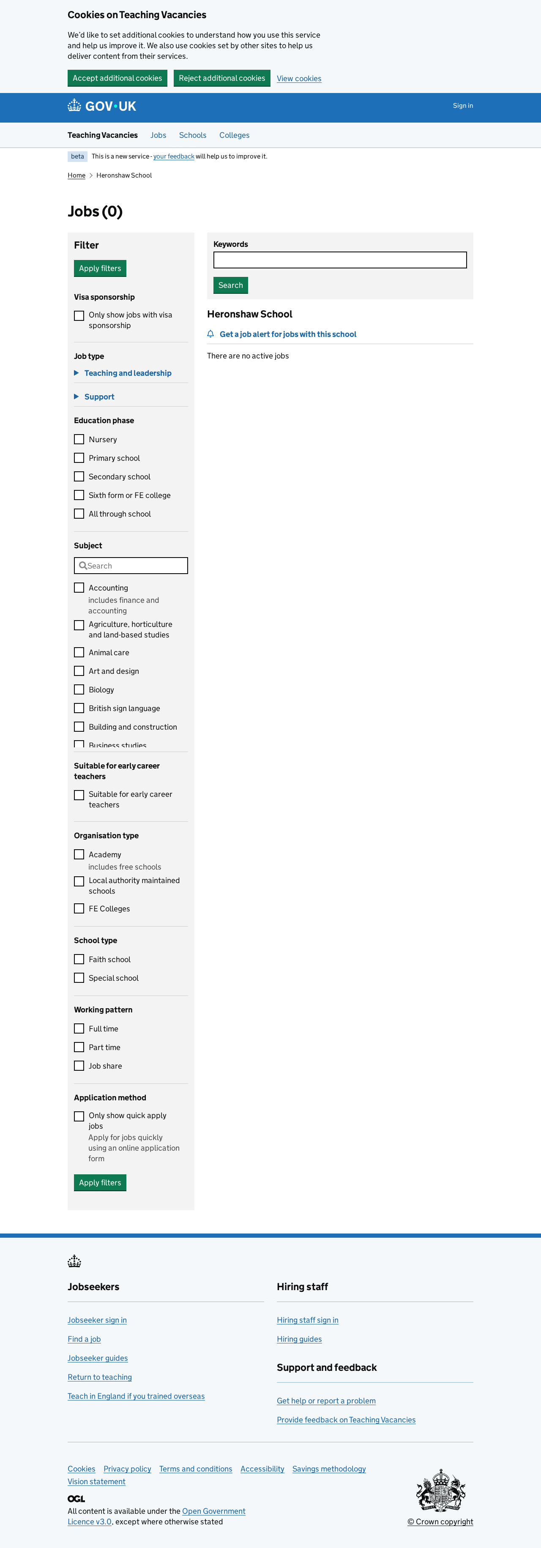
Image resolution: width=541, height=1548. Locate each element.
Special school (114, 978)
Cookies (82, 1469)
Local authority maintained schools (134, 885)
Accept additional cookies (117, 78)
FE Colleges (109, 908)
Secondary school (119, 476)
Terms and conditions (195, 1469)
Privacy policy (127, 1469)
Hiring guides (299, 1339)
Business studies (118, 745)
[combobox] (131, 565)
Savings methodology (329, 1469)
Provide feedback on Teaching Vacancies (346, 1420)
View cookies (299, 78)
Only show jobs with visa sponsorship (130, 320)
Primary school (114, 458)
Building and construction (133, 727)
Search (231, 285)
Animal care (109, 652)
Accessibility (262, 1469)
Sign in (463, 105)
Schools (193, 135)
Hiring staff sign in (308, 1320)
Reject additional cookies (222, 78)
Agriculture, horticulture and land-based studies (130, 629)
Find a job (84, 1339)
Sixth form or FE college (130, 495)
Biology (101, 690)
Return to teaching (100, 1377)
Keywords (230, 244)
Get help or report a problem (326, 1401)
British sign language (124, 708)
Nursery (103, 439)
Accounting (108, 588)
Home (76, 175)
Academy (105, 854)
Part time (104, 1047)
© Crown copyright (440, 1521)
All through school (120, 514)
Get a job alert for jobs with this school (288, 334)
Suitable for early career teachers (130, 799)
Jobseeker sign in (97, 1320)
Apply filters (100, 268)
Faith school (110, 959)
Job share (105, 1066)
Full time (103, 1029)
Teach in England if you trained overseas (136, 1396)
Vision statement (97, 1481)
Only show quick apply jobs (128, 1120)
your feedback (173, 156)
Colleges (234, 135)
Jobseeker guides (98, 1358)
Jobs (158, 135)
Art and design (114, 671)
